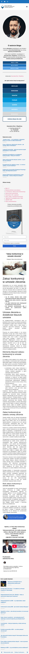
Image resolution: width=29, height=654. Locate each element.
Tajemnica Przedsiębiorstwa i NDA (14, 198)
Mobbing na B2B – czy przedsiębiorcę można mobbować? (14, 647)
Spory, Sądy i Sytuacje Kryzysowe (14, 196)
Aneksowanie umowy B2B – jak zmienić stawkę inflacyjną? (14, 606)
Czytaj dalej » (5, 172)
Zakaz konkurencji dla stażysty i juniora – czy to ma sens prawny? (14, 160)
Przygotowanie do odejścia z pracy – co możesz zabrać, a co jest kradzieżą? (14, 165)
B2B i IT (7, 188)
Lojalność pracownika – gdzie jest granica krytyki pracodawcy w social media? (14, 150)
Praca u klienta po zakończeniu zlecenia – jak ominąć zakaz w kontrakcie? (13, 145)
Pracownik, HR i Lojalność (12, 195)
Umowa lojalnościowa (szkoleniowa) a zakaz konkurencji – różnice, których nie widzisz (13, 175)
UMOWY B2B (8, 199)
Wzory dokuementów (10, 201)
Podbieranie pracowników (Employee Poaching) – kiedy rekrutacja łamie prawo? (14, 170)
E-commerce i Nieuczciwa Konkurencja (15, 191)
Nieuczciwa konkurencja (11, 193)
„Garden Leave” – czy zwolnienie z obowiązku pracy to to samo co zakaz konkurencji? (14, 140)
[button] (27, 6)
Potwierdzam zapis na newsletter (12, 243)
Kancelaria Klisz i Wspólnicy (17, 76)
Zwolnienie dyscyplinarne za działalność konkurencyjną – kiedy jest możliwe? (12, 155)
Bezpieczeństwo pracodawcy (12, 190)
